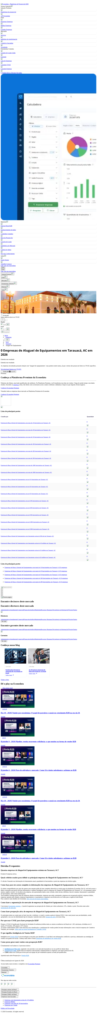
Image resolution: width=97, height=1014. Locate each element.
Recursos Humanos (46, 610)
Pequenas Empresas (7, 21)
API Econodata (5, 16)
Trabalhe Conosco (6, 264)
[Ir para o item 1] (1, 776)
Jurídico (32, 610)
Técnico (70, 610)
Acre (7, 342)
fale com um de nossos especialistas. (37, 899)
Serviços (3, 35)
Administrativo (5, 610)
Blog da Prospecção (7, 238)
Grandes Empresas (6, 29)
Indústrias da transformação (9, 39)
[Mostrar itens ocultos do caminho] (7, 339)
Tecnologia (4, 47)
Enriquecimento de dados (8, 230)
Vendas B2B (14, 936)
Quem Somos (5, 260)
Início (6, 335)
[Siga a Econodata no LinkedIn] (6, 985)
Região (3, 322)
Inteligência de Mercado (8, 246)
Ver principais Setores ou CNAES (11, 369)
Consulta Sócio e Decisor (8, 73)
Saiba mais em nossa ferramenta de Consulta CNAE (30, 929)
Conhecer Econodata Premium (10, 388)
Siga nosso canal (7, 688)
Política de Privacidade (7, 1008)
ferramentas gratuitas (14, 906)
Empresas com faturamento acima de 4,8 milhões (19, 1000)
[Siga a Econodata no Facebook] (9, 985)
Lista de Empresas (6, 61)
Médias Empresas (6, 25)
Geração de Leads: (11, 950)
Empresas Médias (10, 1002)
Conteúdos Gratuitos (7, 234)
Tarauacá (8, 344)
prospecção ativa (51, 917)
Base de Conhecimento (8, 254)
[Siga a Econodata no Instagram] (2, 985)
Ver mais (4, 621)
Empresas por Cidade (11, 1005)
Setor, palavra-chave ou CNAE (10, 317)
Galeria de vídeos (6, 250)
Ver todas (19, 73)
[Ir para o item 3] (4, 776)
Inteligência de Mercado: (12, 949)
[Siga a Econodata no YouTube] (12, 985)
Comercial (20, 610)
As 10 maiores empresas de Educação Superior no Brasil (37, 670)
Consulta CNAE (6, 65)
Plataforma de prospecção (8, 12)
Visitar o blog (5, 680)
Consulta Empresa (6, 69)
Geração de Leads (6, 242)
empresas (16, 385)
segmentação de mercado (8, 908)
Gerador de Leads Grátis (8, 53)
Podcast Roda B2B (6, 226)
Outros (75, 610)
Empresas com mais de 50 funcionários (16, 1003)
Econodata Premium (34, 964)
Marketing (38, 610)
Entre (3, 267)
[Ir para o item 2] (3, 776)
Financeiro (27, 610)
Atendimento (13, 610)
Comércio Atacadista (7, 43)
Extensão (3, 57)
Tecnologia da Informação (60, 610)
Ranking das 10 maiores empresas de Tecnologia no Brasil (14, 671)
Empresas (8, 337)
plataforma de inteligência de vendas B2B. (48, 938)
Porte (2, 326)
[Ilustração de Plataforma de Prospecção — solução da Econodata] (48, 147)
